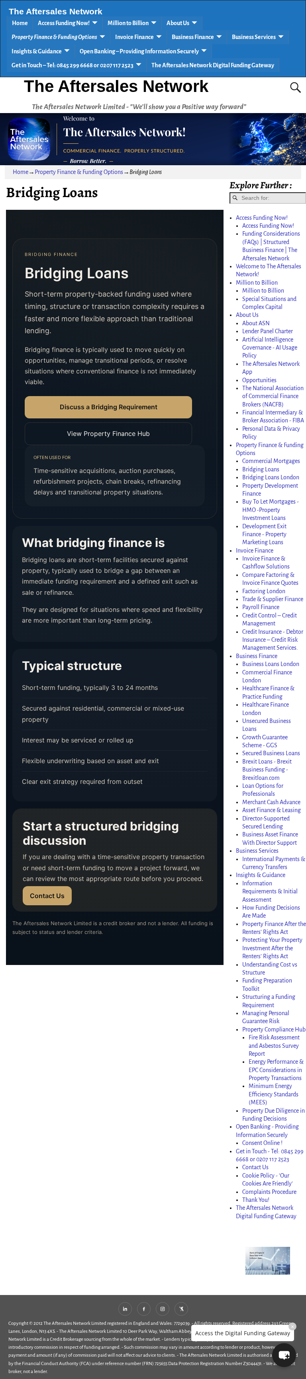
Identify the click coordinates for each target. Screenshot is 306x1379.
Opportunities (259, 380)
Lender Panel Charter (267, 331)
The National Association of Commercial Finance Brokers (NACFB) (273, 396)
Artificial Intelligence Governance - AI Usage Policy (269, 347)
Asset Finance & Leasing (271, 810)
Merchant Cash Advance (271, 802)
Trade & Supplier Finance (272, 599)
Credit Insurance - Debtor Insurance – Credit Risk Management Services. (272, 640)
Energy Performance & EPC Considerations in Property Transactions (276, 1070)
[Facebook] (144, 1309)
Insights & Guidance (37, 51)
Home (20, 23)
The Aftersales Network (55, 11)
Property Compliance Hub (274, 1029)
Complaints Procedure (269, 1192)
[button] (284, 1355)
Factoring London (263, 591)
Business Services (254, 37)
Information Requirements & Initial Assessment (270, 891)
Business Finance (193, 37)
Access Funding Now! (64, 23)
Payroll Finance (260, 607)
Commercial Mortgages (271, 461)
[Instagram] (162, 1309)
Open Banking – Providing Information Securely (139, 51)
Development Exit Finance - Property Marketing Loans (264, 534)
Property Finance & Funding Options (54, 37)
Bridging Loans (260, 469)
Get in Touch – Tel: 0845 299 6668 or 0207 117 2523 (72, 65)
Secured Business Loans (271, 753)
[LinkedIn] (125, 1309)
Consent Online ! (262, 1143)
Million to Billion (128, 23)
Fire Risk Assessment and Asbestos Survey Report (274, 1045)
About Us (178, 23)
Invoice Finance (134, 37)
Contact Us (47, 896)
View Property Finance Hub (108, 434)
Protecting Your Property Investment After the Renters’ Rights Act (272, 948)
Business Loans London (270, 664)
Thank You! (255, 1200)
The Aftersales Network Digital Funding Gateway (212, 65)
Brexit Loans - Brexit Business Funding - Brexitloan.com (267, 769)
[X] (181, 1309)
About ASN (256, 323)
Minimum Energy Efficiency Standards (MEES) (273, 1094)
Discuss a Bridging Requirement (108, 407)
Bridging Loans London (270, 477)
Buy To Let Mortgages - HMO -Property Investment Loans (270, 509)
